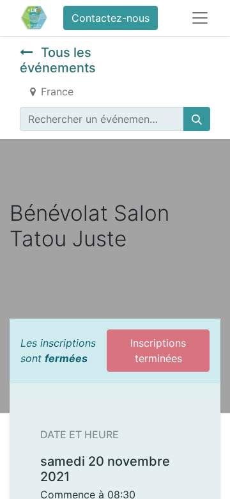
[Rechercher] (196, 119)
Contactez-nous (111, 18)
